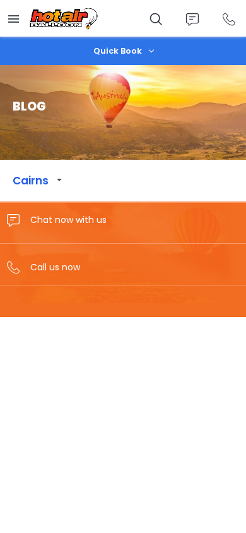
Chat (192, 19)
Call (229, 19)
